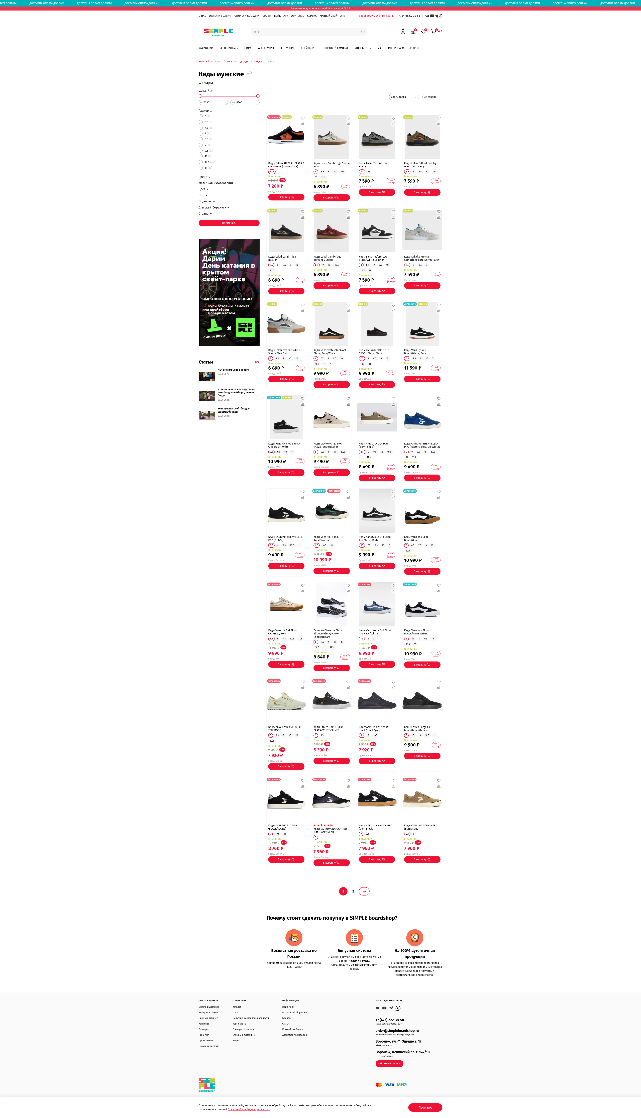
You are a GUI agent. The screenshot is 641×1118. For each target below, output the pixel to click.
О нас (236, 1012)
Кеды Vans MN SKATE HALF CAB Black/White (284, 445)
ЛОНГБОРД (361, 48)
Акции (236, 1040)
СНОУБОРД (287, 48)
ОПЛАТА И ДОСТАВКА (246, 15)
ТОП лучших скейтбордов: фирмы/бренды (234, 410)
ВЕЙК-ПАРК (281, 15)
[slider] (200, 95)
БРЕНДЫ (413, 48)
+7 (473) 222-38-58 (409, 15)
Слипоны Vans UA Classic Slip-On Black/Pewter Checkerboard (328, 633)
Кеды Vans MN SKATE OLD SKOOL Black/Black (374, 352)
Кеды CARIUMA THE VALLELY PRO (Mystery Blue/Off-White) (422, 445)
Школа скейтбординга (294, 1012)
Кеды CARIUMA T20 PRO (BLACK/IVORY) (282, 827)
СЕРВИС (312, 15)
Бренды (286, 1018)
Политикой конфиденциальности (249, 1109)
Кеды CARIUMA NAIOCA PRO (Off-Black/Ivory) (330, 830)
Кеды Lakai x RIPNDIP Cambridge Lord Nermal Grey (422, 258)
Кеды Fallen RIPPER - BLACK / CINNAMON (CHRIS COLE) (286, 165)
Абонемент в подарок (294, 1035)
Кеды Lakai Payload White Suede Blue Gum (284, 352)
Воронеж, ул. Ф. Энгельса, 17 (376, 15)
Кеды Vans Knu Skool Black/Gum (416, 538)
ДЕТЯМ (247, 48)
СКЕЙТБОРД (308, 48)
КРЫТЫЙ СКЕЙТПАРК (332, 15)
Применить (229, 223)
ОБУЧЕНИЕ (297, 15)
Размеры (204, 1029)
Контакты (204, 1023)
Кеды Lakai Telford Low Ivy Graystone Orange (420, 165)
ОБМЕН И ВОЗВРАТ (220, 15)
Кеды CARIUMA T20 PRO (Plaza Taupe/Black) (327, 445)
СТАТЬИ (266, 15)
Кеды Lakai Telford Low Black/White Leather (373, 258)
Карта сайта (239, 1023)
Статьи (285, 1023)
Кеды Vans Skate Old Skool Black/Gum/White (329, 352)
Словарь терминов (243, 1029)
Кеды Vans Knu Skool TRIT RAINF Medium (329, 538)
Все (257, 362)
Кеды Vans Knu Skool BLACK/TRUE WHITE (416, 632)
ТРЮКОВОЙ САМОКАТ (335, 48)
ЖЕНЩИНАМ (228, 48)
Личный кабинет (208, 1018)
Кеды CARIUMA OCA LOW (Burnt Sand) (373, 445)
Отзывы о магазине (244, 1035)
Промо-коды (206, 1040)
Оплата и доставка (209, 1006)
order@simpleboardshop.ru (397, 1031)
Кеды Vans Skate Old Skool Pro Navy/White (375, 632)
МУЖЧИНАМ (206, 48)
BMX (378, 48)
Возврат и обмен (208, 1012)
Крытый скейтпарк (292, 1029)
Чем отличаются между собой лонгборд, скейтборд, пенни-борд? (236, 392)
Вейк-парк (288, 1006)
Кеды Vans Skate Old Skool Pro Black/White (375, 538)
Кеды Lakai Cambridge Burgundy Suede (327, 258)
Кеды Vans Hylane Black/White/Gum (415, 352)
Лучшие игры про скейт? (233, 369)
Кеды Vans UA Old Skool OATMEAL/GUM (282, 632)
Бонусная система (209, 1046)
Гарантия (204, 1035)
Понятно (425, 1107)
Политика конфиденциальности (251, 1018)
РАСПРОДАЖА (396, 48)
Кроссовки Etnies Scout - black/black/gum (374, 728)
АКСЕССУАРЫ (266, 48)
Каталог (237, 1006)
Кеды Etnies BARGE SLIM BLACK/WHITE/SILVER (328, 728)
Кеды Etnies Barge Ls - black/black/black (417, 728)
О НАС (202, 15)
